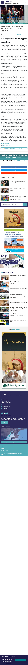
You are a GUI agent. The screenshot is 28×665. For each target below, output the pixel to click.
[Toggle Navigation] (25, 3)
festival (3, 145)
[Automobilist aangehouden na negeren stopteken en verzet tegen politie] (4, 316)
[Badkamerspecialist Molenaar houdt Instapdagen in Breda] (4, 278)
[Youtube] (5, 413)
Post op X (14, 170)
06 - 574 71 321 (19, 161)
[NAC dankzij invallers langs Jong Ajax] (4, 290)
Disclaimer (3, 448)
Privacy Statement (5, 450)
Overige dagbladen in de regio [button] (8, 441)
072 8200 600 (6, 405)
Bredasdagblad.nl (9, 2)
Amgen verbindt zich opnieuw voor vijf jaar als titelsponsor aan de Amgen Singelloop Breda (18, 309)
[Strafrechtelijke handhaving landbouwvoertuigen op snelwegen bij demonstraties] (4, 297)
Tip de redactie (15, 173)
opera (7, 145)
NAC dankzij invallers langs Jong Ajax (18, 288)
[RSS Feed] (7, 413)
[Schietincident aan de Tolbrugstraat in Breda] (4, 322)
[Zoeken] (25, 204)
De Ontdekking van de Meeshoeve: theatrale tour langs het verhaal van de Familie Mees (18, 302)
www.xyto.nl (5, 408)
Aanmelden (4, 422)
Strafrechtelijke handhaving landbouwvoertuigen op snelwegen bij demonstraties (18, 296)
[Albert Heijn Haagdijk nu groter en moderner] (4, 284)
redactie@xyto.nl (6, 406)
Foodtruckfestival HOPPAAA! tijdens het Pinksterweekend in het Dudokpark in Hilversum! (18, 198)
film (9, 145)
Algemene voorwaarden (6, 445)
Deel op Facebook (15, 167)
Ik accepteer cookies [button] (20, 659)
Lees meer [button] (8, 663)
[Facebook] (2, 413)
